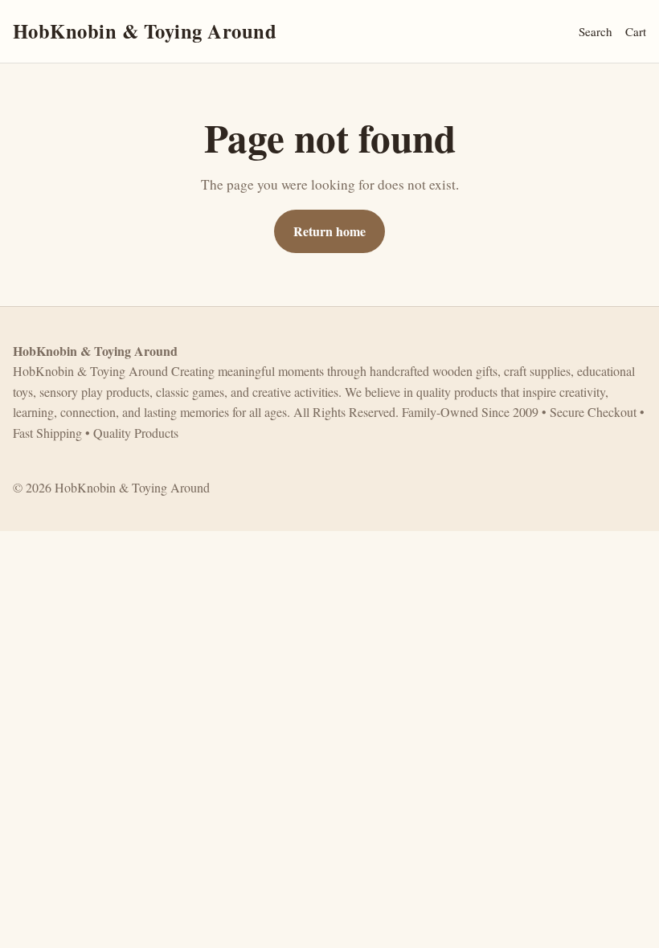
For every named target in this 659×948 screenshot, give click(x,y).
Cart (635, 31)
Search (595, 31)
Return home (329, 231)
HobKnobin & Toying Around (144, 30)
